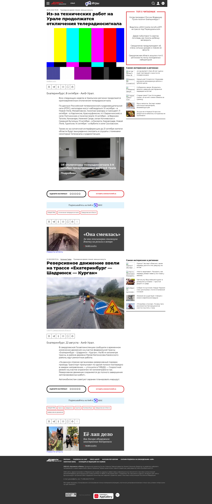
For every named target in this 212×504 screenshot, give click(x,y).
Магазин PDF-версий (110, 459)
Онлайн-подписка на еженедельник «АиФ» (137, 459)
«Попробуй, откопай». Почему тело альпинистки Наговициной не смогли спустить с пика (150, 306)
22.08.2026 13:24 (53, 259)
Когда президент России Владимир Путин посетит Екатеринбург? (145, 18)
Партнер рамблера (85, 495)
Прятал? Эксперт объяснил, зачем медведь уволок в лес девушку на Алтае (150, 265)
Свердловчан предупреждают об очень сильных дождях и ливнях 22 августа (146, 48)
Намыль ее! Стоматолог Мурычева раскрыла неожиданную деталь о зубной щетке (150, 81)
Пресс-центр (94, 459)
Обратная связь (70, 462)
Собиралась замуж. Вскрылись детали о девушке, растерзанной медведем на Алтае (149, 89)
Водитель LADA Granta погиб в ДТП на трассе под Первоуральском (146, 28)
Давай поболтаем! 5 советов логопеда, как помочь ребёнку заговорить (145, 38)
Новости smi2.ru (55, 252)
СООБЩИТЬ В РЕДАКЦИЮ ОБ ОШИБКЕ (92, 462)
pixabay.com (51, 81)
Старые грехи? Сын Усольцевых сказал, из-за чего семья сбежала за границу (150, 97)
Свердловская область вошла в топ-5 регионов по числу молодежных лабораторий (146, 58)
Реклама (67, 459)
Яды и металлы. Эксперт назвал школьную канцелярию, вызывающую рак (149, 105)
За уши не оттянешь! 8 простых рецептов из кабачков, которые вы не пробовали (151, 113)
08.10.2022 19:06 (52, 10)
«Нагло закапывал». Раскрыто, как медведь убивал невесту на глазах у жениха (150, 273)
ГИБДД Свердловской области (59, 330)
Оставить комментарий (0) (106, 194)
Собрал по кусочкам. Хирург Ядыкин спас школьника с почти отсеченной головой (151, 290)
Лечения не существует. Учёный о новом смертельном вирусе (149, 297)
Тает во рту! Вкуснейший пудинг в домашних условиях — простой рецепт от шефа (150, 282)
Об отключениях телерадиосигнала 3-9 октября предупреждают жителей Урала (88, 166)
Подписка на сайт (80, 459)
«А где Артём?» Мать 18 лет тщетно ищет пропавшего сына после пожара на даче (150, 73)
